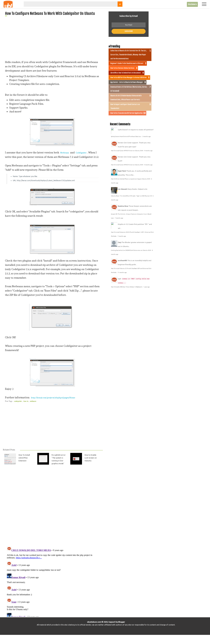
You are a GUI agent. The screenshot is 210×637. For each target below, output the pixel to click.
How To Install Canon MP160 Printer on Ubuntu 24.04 (127, 150)
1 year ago (147, 287)
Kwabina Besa (123, 206)
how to (26, 401)
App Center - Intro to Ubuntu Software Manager (126, 82)
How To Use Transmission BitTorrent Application (126, 113)
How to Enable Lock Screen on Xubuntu (91, 458)
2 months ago (146, 136)
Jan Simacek (122, 189)
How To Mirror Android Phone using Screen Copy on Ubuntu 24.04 (130, 179)
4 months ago (148, 150)
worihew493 (122, 260)
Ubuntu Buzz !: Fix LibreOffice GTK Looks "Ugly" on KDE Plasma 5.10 (131, 196)
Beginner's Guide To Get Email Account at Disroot (126, 63)
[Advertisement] (54, 38)
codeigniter (18, 401)
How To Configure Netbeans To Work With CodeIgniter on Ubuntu (50, 13)
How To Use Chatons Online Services (122, 68)
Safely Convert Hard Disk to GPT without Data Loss (126, 136)
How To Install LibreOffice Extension (24, 458)
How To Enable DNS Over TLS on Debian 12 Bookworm (127, 287)
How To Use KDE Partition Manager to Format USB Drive (128, 78)
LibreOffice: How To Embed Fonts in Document (125, 73)
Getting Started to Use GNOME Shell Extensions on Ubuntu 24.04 (131, 250)
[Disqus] (53, 507)
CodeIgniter (81, 153)
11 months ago (122, 272)
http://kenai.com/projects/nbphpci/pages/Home (53, 397)
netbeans (33, 401)
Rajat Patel (122, 171)
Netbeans (64, 153)
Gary (119, 242)
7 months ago (119, 218)
